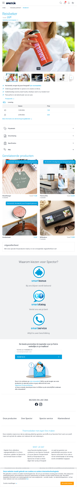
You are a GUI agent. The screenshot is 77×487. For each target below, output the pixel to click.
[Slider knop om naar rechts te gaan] (71, 77)
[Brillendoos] (57, 218)
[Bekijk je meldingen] (69, 2)
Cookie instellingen (9, 483)
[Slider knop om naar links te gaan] (6, 77)
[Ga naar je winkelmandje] (73, 2)
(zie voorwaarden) (35, 85)
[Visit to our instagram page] (41, 404)
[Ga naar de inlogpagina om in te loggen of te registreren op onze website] (65, 2)
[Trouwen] (7, 7)
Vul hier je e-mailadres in (24, 350)
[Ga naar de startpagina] (13, 3)
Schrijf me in (21, 357)
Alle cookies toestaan (67, 483)
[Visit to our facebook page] (36, 404)
